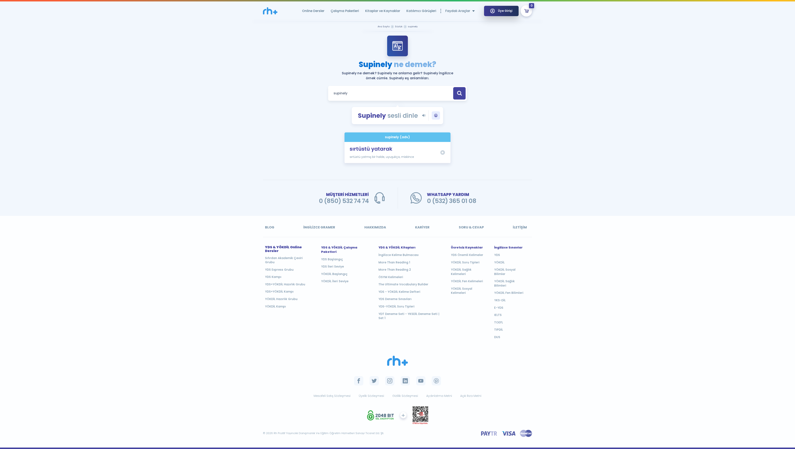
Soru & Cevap (471, 227)
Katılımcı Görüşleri (421, 11)
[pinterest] (436, 380)
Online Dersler (313, 11)
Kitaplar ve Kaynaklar (382, 11)
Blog (269, 227)
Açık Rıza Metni (470, 396)
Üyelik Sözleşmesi (371, 396)
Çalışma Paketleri (345, 11)
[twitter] (374, 380)
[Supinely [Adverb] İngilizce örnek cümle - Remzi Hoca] (270, 11)
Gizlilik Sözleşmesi (405, 396)
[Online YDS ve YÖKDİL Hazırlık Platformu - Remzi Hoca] (397, 361)
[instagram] (389, 380)
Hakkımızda (375, 227)
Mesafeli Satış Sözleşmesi (332, 396)
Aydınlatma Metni (439, 396)
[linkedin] (405, 380)
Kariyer (422, 227)
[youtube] (420, 380)
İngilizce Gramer (319, 227)
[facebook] (358, 380)
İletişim (520, 227)
